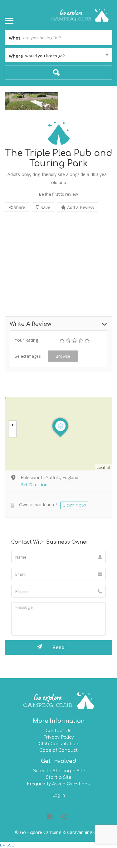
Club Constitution (58, 743)
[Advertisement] (58, 259)
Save (44, 207)
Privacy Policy (58, 737)
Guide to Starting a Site (58, 771)
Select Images (28, 356)
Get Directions (35, 485)
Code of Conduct (58, 750)
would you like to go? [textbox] (45, 56)
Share (18, 207)
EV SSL (7, 845)
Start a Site (58, 777)
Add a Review (80, 207)
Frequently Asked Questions (58, 784)
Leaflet (103, 467)
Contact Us (58, 730)
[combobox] (58, 56)
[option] (31, 101)
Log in (58, 795)
